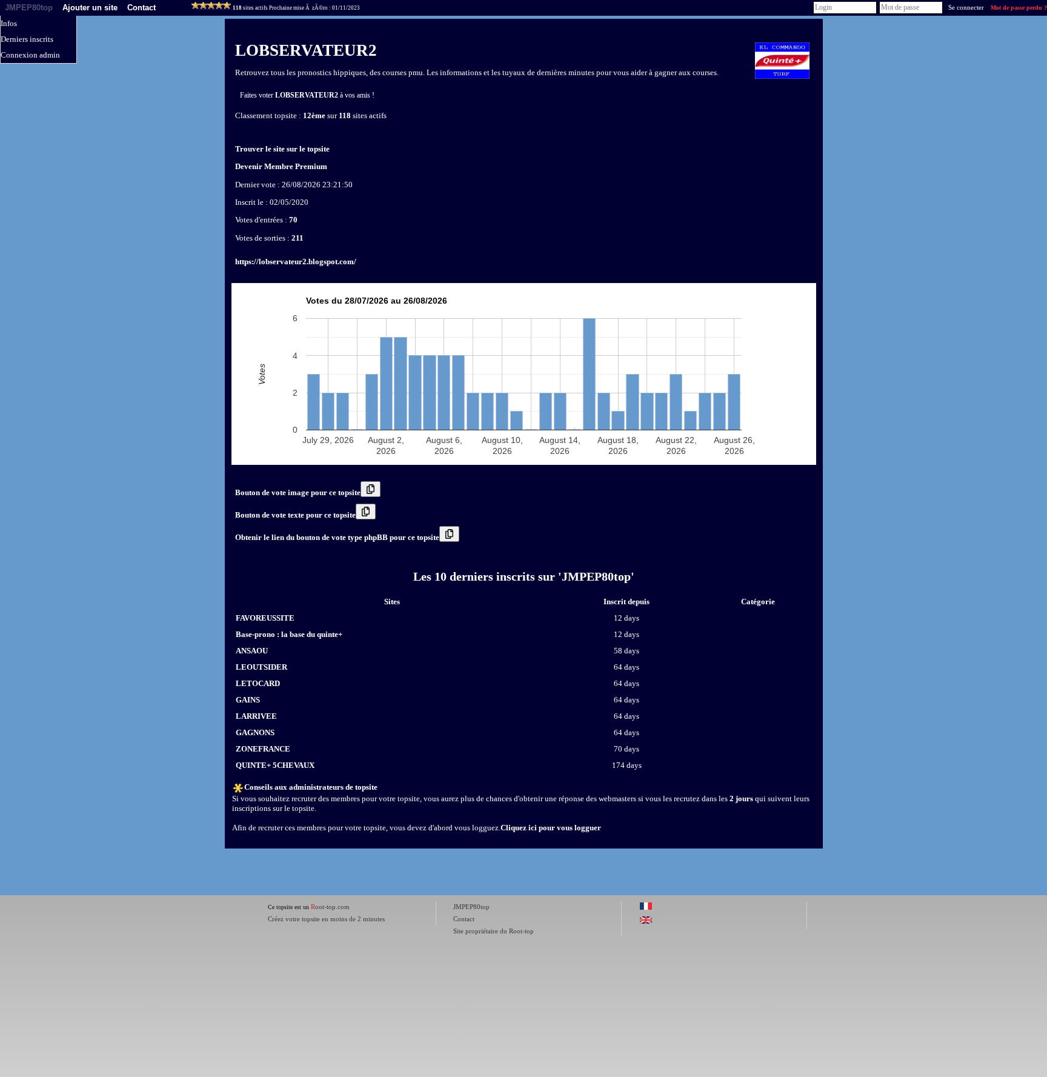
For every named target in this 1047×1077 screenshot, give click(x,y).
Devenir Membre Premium (281, 166)
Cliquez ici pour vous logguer (550, 827)
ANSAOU (252, 650)
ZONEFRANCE (263, 748)
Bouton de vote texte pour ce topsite (295, 514)
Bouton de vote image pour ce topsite (298, 492)
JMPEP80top (29, 7)
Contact (141, 7)
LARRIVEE (256, 716)
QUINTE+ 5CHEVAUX (275, 765)
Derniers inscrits (27, 39)
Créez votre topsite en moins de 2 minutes (326, 918)
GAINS (248, 699)
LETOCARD (258, 683)
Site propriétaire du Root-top (493, 931)
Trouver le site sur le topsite (282, 148)
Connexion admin (30, 54)
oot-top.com (330, 906)
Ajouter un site (90, 7)
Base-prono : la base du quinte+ (289, 634)
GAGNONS (255, 732)
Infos (9, 23)
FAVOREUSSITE (265, 617)
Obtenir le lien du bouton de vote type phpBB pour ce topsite (337, 537)
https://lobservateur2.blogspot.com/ (295, 261)
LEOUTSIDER (261, 667)
